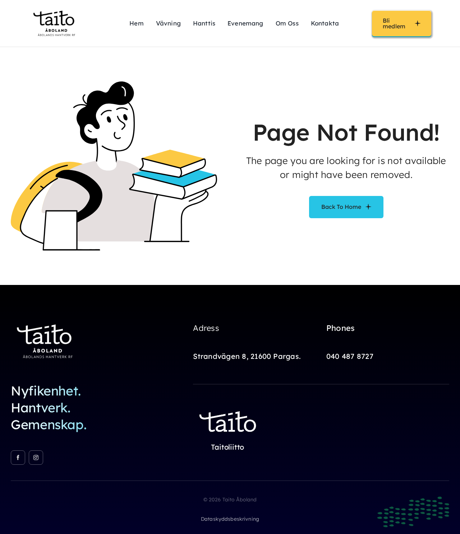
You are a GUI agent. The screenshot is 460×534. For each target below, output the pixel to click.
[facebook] (18, 457)
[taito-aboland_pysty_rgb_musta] (56, 8)
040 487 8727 (349, 356)
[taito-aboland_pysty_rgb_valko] (47, 320)
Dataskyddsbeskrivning (230, 519)
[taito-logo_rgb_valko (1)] (229, 407)
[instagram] (36, 457)
